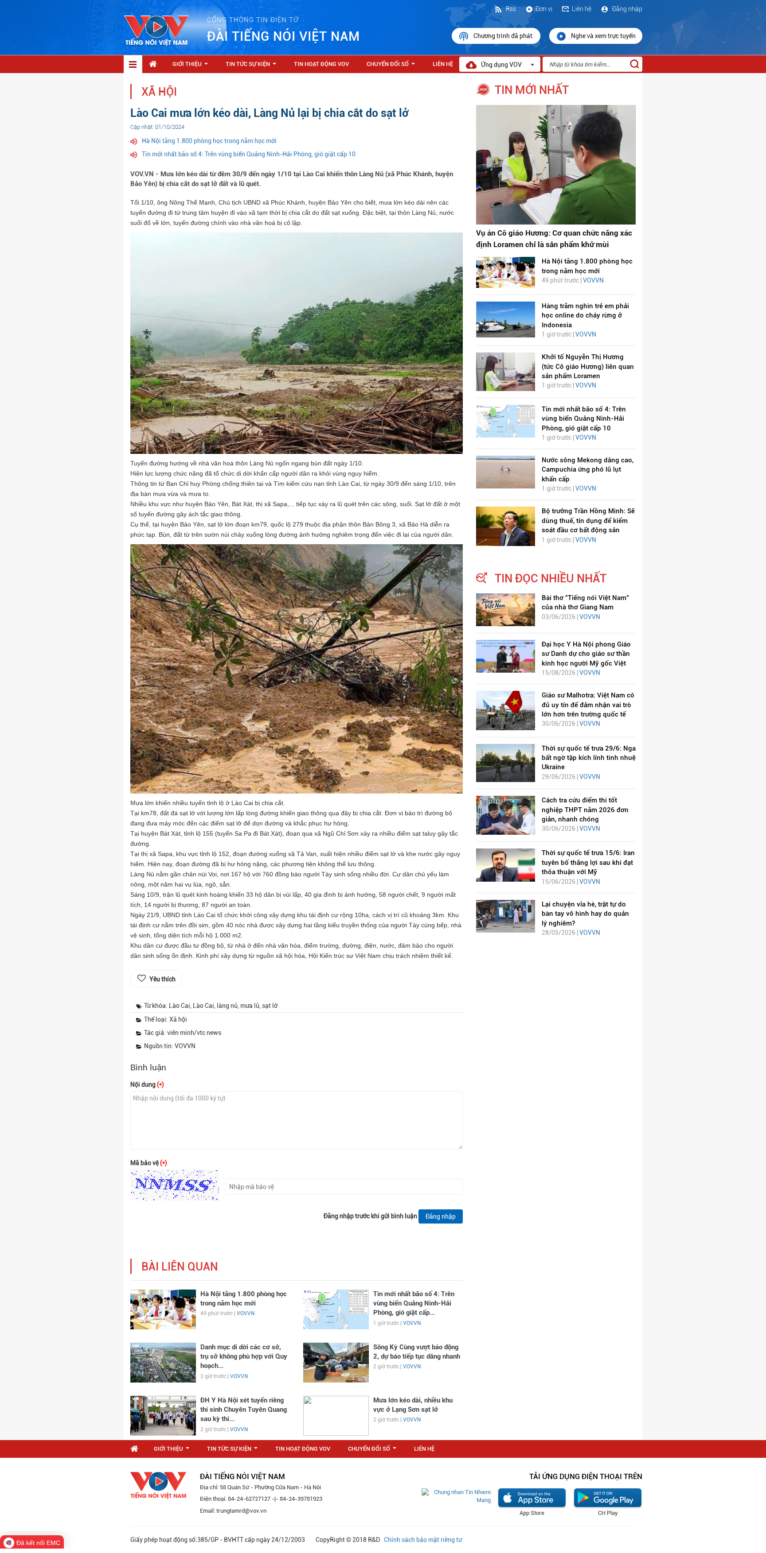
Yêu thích (162, 979)
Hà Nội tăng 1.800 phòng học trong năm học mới (209, 140)
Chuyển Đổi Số (392, 66)
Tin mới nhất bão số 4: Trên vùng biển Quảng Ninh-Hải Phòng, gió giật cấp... (413, 1303)
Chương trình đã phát (503, 35)
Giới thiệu (191, 66)
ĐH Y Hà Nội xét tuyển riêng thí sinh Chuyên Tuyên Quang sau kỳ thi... (243, 1409)
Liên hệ (581, 8)
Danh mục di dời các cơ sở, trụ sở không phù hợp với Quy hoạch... (243, 1356)
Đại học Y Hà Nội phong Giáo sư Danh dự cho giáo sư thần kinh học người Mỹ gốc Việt (586, 653)
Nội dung (147, 1084)
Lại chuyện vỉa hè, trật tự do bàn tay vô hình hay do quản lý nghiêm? (585, 913)
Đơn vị (543, 8)
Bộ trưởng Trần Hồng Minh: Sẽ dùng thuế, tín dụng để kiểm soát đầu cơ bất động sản (588, 520)
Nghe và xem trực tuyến (603, 35)
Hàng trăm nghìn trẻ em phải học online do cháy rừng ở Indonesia (585, 315)
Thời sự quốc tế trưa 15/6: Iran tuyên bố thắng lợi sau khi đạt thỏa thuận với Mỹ (588, 862)
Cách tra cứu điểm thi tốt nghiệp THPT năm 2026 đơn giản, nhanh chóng (585, 809)
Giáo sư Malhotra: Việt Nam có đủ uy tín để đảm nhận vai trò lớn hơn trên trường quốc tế (588, 704)
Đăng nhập (626, 8)
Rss (510, 8)
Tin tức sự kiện (253, 66)
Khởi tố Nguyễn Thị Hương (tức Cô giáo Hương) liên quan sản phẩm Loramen (588, 366)
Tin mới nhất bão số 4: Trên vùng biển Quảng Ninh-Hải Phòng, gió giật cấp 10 (249, 154)
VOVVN (245, 1313)
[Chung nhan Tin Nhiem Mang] (456, 1496)
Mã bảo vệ (148, 1162)
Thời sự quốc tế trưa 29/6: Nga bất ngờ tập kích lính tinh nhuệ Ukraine (589, 757)
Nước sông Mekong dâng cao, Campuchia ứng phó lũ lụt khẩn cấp (587, 469)
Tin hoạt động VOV (321, 64)
